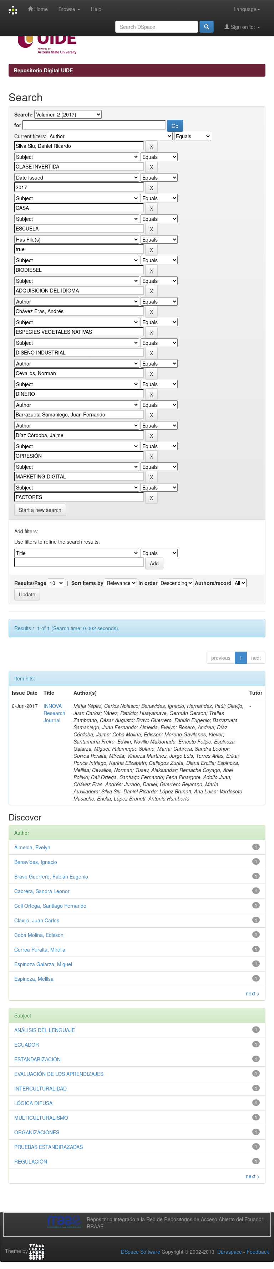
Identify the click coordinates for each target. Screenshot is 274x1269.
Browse (68, 8)
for (17, 125)
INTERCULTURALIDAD (40, 1088)
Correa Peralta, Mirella (39, 949)
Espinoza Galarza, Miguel (43, 964)
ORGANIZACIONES (36, 1132)
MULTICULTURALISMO (41, 1117)
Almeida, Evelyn (32, 847)
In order (147, 582)
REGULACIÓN (30, 1161)
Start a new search (40, 509)
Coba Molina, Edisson (39, 934)
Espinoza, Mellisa (34, 978)
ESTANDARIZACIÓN (37, 1059)
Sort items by (87, 582)
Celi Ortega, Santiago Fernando (50, 905)
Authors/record (213, 582)
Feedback (258, 1251)
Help (96, 8)
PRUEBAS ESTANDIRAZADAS (48, 1146)
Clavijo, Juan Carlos (36, 920)
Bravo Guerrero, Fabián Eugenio (51, 876)
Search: (23, 114)
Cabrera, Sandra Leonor (42, 891)
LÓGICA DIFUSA (33, 1103)
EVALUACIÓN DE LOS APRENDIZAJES (58, 1073)
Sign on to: (243, 26)
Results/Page (30, 582)
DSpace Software (140, 1251)
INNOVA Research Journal (54, 713)
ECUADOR (26, 1044)
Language (245, 8)
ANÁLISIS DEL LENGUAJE (44, 1030)
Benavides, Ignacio (35, 861)
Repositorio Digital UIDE (43, 70)
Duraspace (229, 1251)
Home (40, 8)
